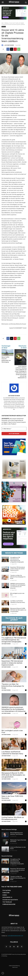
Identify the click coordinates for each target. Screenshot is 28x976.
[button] (3, 973)
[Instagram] (10, 946)
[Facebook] (8, 49)
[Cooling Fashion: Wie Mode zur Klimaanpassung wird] (14, 809)
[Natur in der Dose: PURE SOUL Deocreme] (14, 788)
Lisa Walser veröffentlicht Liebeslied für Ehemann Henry (12, 753)
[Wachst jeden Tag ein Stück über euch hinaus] (5, 841)
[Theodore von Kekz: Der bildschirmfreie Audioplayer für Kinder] (5, 577)
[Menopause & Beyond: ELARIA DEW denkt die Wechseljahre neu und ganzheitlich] (5, 610)
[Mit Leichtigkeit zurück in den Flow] (5, 595)
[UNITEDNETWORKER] (3, 45)
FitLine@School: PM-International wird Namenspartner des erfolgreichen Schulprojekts (14, 640)
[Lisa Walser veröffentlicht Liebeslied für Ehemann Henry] (5, 602)
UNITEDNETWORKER (9, 45)
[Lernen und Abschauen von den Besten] (5, 849)
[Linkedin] (13, 946)
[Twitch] (17, 946)
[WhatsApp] (18, 49)
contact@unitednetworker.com (15, 935)
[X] (11, 49)
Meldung (6, 23)
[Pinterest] (15, 49)
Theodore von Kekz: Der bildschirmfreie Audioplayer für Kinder (18, 577)
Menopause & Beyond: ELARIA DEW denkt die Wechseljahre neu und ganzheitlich (18, 610)
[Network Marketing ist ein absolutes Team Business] (5, 834)
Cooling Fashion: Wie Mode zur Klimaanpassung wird (13, 818)
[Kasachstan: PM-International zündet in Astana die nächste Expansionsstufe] (5, 569)
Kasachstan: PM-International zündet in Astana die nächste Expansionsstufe (17, 569)
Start (3, 23)
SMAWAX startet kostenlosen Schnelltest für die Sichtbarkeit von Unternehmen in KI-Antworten (14, 709)
